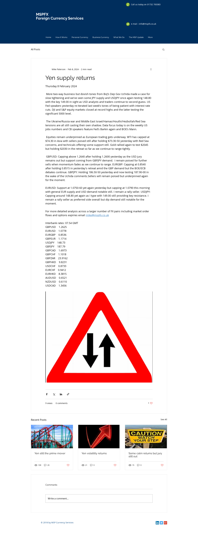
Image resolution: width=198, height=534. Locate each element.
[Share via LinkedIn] (61, 394)
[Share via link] (68, 394)
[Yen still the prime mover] (52, 436)
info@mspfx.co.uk (147, 23)
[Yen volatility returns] (99, 436)
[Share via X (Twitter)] (53, 394)
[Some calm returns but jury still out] (146, 436)
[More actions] (151, 69)
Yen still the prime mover (49, 453)
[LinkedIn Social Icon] (157, 522)
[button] (163, 49)
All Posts (35, 49)
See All (164, 419)
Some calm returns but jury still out (145, 455)
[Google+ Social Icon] (165, 522)
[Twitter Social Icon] (161, 522)
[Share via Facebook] (46, 394)
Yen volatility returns (94, 453)
